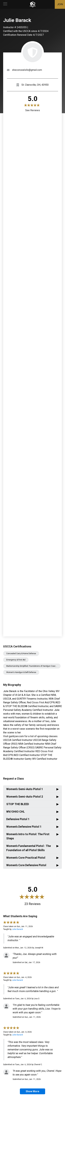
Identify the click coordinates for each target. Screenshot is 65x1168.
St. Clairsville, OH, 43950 (35, 84)
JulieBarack (17, 929)
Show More (32, 1091)
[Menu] (5, 4)
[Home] (32, 4)
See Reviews (32, 110)
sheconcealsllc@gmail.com (27, 69)
